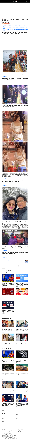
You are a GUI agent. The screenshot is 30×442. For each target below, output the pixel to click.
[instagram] (6, 270)
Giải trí (2, 18)
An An (4, 21)
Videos (3, 417)
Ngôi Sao (17, 414)
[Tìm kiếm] (26, 1)
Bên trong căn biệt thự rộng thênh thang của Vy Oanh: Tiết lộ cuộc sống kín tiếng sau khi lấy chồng (8, 343)
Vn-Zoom (17, 418)
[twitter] (2, 270)
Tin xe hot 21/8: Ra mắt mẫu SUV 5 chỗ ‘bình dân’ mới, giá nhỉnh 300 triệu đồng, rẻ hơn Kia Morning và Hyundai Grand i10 (22, 374)
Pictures (3, 418)
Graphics (3, 419)
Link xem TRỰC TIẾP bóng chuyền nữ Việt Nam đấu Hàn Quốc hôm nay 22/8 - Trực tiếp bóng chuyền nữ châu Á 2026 (22, 404)
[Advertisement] (15, 44)
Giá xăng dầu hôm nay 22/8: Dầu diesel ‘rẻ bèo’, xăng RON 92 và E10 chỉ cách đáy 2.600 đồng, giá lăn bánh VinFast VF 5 (22, 391)
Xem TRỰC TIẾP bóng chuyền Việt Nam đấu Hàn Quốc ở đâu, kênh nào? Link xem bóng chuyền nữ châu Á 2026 (8, 404)
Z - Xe (16, 413)
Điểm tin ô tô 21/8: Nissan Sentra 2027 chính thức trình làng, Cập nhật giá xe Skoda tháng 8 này (8, 374)
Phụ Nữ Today (3, 413)
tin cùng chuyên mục (7, 318)
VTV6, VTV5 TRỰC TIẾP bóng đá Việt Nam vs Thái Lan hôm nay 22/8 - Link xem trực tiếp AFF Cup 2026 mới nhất (8, 298)
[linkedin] (11, 270)
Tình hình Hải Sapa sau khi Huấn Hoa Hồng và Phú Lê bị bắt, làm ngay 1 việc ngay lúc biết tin (8, 391)
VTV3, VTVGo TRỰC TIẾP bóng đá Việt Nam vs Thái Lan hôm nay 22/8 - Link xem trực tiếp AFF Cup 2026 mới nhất (22, 284)
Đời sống (3, 389)
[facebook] (4, 270)
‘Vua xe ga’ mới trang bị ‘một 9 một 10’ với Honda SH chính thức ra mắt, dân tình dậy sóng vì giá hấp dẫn (22, 360)
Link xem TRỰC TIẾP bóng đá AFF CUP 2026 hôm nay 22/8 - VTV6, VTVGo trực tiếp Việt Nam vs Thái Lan (8, 311)
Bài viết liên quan (4, 24)
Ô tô (16, 372)
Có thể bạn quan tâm (7, 348)
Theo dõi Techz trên (4, 23)
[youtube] (8, 270)
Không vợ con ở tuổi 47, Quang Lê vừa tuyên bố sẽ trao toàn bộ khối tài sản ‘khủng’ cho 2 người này (8, 330)
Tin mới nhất (4, 272)
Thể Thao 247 (17, 417)
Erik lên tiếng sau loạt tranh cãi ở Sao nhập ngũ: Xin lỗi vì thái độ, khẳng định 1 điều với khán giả (22, 330)
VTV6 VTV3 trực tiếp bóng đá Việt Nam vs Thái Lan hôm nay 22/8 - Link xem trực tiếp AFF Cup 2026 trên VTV (8, 284)
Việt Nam (3, 282)
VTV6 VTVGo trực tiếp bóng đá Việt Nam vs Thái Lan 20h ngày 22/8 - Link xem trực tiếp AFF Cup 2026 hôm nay (22, 298)
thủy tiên (3, 267)
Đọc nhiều (4, 379)
